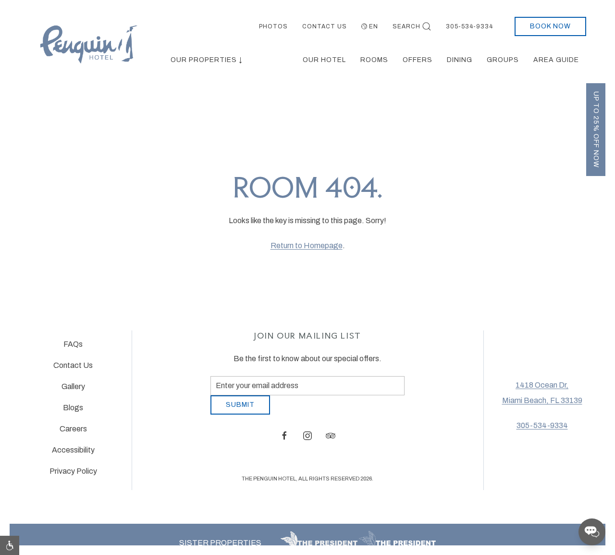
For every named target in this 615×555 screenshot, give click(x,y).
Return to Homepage (307, 245)
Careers (73, 433)
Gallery (73, 390)
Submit (240, 412)
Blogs (73, 411)
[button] (9, 545)
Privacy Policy (73, 475)
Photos (273, 26)
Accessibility (73, 454)
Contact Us (324, 26)
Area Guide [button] (556, 59)
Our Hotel (324, 59)
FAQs (73, 348)
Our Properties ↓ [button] (207, 59)
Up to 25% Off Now (596, 129)
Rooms (374, 59)
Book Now (550, 26)
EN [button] (373, 26)
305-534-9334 (469, 26)
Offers (417, 59)
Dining (459, 59)
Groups (503, 59)
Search (406, 26)
